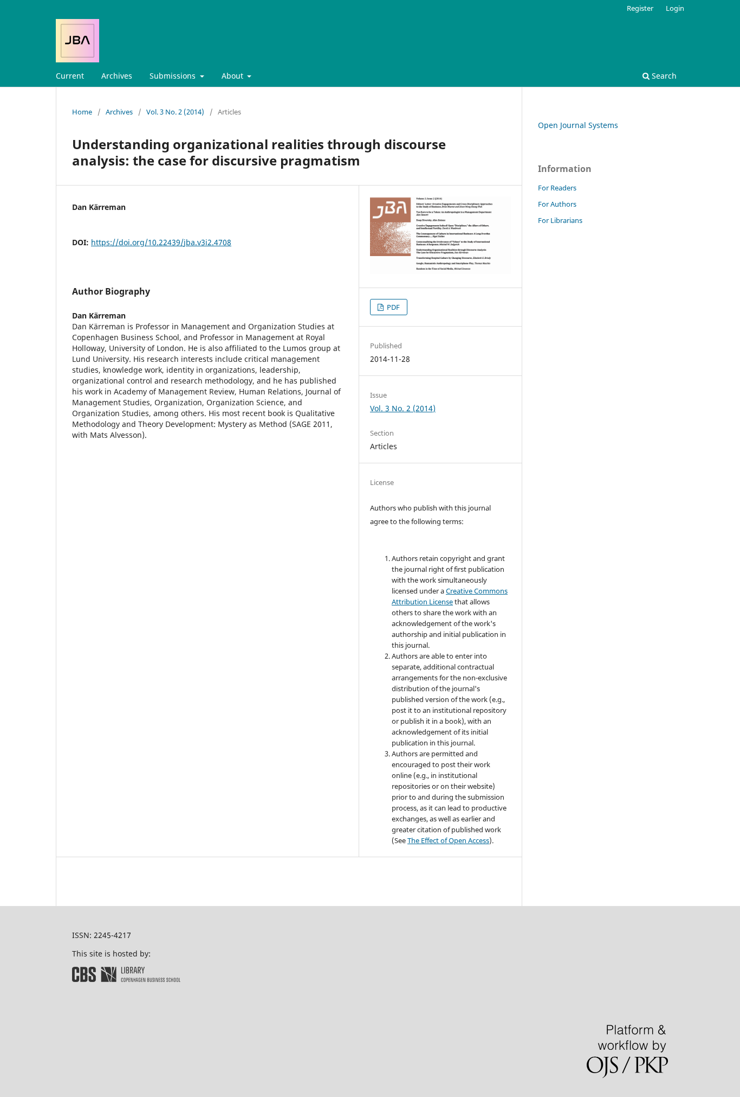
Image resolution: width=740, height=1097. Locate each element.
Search (663, 76)
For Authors (557, 204)
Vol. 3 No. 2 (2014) (175, 112)
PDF (392, 307)
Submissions (174, 76)
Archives (116, 76)
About (233, 76)
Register (640, 8)
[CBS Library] (126, 979)
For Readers (557, 188)
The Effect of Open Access (448, 840)
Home (82, 112)
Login (675, 8)
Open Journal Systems (578, 125)
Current (70, 76)
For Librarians (560, 220)
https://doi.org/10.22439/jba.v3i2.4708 (161, 242)
